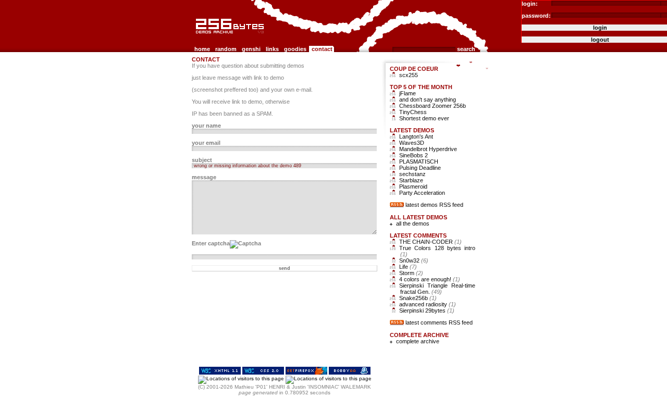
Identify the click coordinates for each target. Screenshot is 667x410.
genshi (251, 49)
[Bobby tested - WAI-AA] (349, 373)
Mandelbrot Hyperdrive (428, 149)
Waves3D (411, 143)
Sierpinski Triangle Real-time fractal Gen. (437, 288)
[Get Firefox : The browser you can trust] (306, 373)
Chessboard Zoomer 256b (432, 106)
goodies (295, 49)
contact (322, 49)
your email (206, 143)
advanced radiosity (427, 304)
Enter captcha (211, 243)
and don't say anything (427, 99)
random (226, 49)
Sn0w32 (413, 260)
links (272, 49)
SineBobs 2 (413, 155)
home (202, 49)
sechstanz (412, 174)
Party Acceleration (422, 193)
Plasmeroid (413, 186)
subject (202, 160)
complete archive (417, 341)
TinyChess (413, 112)
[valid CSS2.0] (263, 373)
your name (206, 125)
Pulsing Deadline (420, 168)
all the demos (412, 223)
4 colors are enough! (429, 279)
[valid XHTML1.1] (220, 373)
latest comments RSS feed (439, 322)
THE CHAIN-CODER (430, 242)
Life (408, 267)
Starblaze (411, 180)
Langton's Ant (416, 136)
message (204, 177)
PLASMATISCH (418, 161)
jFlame (407, 93)
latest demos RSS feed (434, 205)
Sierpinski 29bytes (426, 310)
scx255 (408, 75)
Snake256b (418, 298)
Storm (411, 273)
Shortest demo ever (424, 118)
